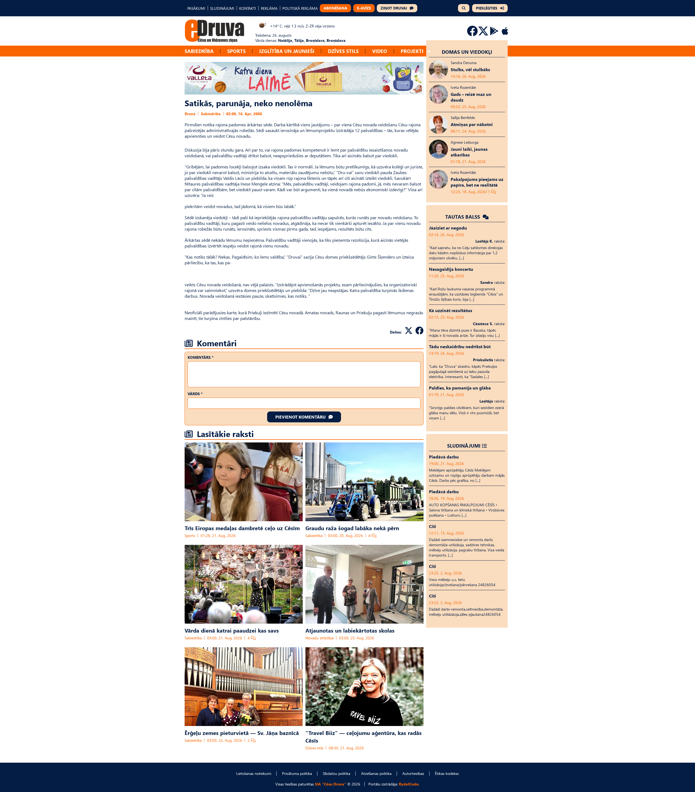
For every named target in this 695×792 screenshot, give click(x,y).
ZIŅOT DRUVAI (394, 8)
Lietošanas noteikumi (253, 773)
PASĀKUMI (196, 8)
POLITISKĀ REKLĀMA (300, 8)
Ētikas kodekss (447, 773)
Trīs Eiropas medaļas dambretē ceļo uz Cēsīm (242, 528)
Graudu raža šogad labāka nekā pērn (352, 528)
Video (379, 51)
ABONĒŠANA (335, 8)
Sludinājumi (464, 445)
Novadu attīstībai (319, 637)
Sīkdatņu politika (336, 773)
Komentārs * (200, 357)
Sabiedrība (199, 51)
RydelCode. (409, 784)
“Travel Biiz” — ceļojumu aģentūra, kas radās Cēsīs (363, 736)
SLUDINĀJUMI (222, 8)
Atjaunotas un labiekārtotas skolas (349, 630)
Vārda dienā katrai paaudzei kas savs (232, 630)
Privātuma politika (297, 773)
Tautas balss (463, 216)
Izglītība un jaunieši (286, 51)
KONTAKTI (247, 8)
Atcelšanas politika (376, 773)
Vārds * (195, 393)
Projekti (412, 51)
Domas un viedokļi (467, 51)
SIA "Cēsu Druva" (330, 784)
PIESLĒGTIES (486, 8)
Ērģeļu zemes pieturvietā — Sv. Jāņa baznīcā (242, 732)
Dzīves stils (343, 51)
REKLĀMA (269, 8)
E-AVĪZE (364, 8)
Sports (236, 51)
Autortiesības (413, 773)
